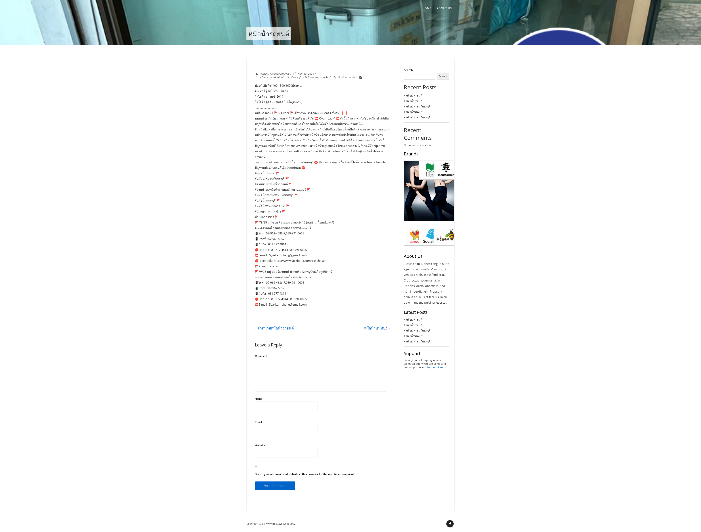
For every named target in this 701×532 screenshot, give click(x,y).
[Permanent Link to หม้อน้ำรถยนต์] (361, 77)
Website (260, 445)
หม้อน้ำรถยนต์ (268, 77)
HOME (426, 8)
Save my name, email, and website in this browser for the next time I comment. (305, 474)
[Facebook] (450, 523)
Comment (261, 356)
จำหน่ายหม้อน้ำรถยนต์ (276, 328)
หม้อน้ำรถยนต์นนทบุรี (289, 77)
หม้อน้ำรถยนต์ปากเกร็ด (316, 77)
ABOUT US (444, 8)
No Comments (346, 77)
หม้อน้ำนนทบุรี (375, 328)
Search (408, 70)
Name (258, 398)
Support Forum (436, 367)
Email (258, 422)
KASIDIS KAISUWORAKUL (274, 73)
